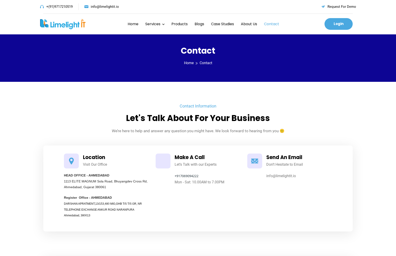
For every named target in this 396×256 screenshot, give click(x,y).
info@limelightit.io (105, 7)
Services (152, 24)
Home (133, 24)
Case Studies (222, 24)
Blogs (199, 24)
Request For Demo (341, 7)
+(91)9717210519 (59, 7)
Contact (271, 24)
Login (339, 23)
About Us (249, 24)
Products (179, 24)
